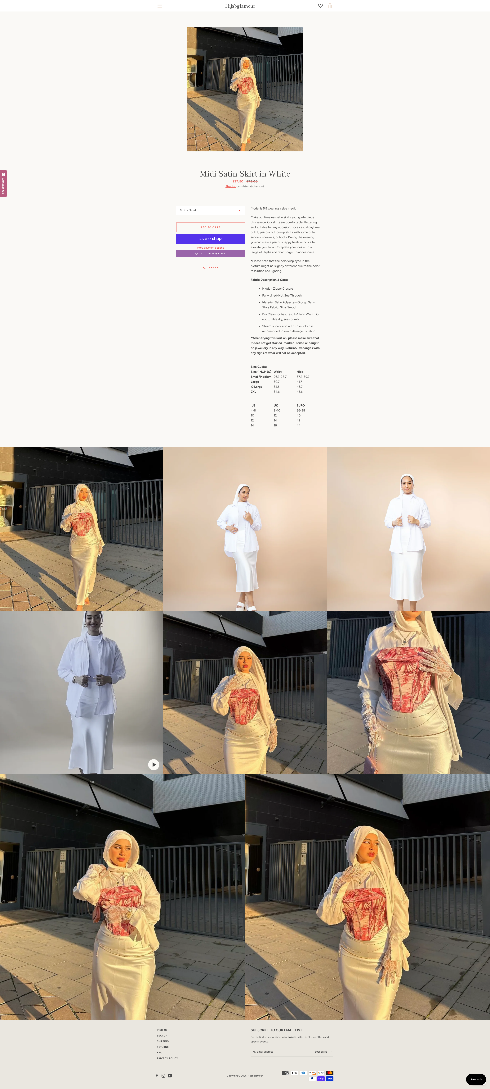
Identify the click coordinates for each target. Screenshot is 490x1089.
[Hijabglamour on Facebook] (157, 1075)
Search (162, 1035)
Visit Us (162, 1030)
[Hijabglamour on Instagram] (163, 1075)
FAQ (159, 1052)
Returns (163, 1047)
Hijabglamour (240, 6)
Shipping (230, 186)
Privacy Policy (167, 1058)
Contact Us (3, 185)
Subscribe (321, 1052)
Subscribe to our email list (276, 1030)
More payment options (210, 247)
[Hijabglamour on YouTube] (170, 1075)
